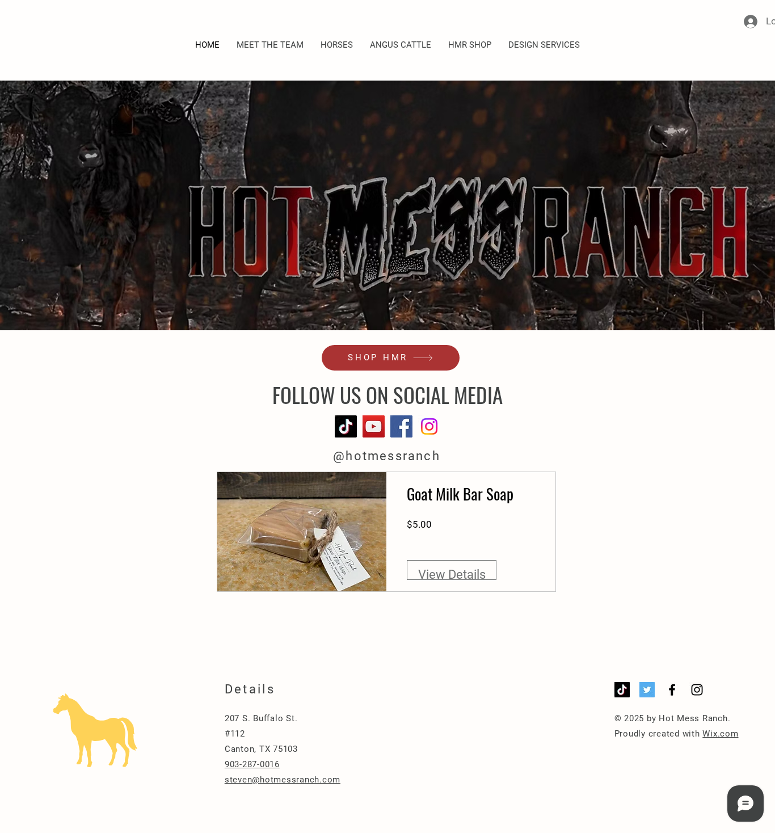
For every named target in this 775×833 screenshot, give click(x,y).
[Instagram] (429, 426)
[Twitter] (647, 689)
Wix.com (720, 734)
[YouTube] (374, 426)
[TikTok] (346, 426)
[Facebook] (401, 426)
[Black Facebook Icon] (672, 689)
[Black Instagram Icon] (697, 689)
